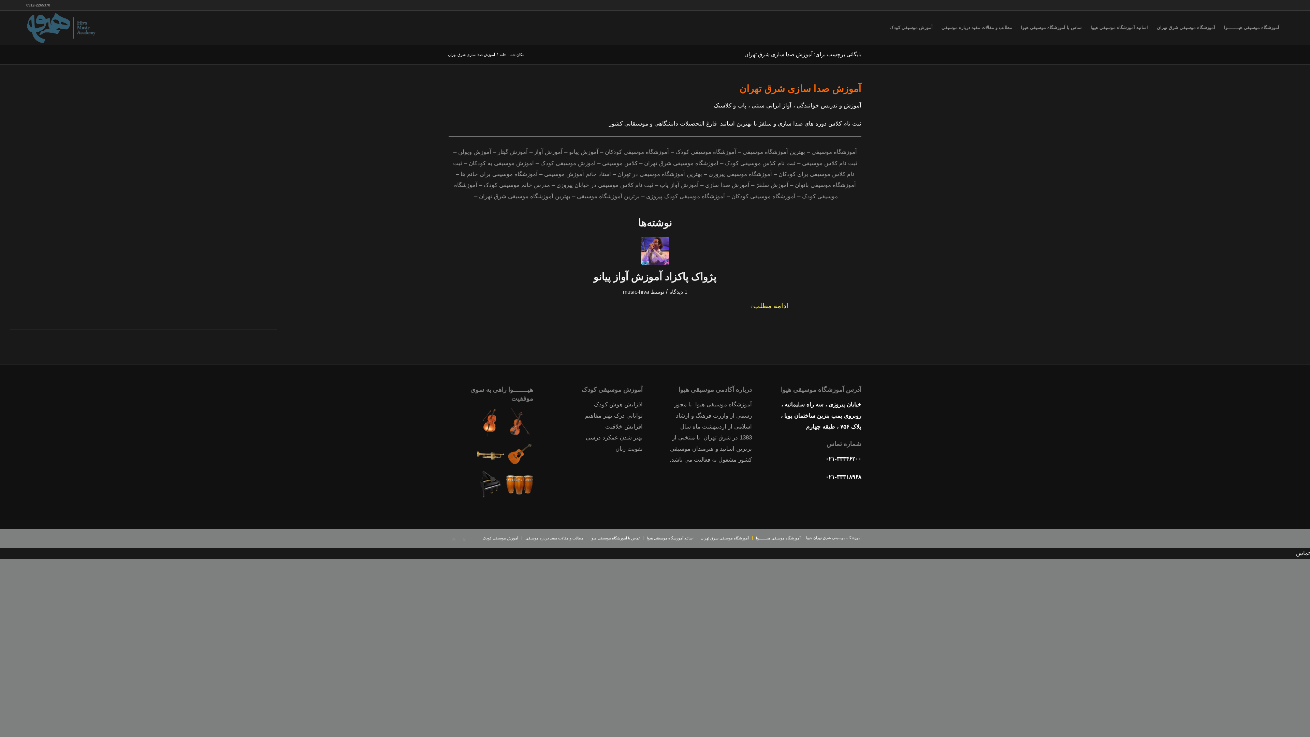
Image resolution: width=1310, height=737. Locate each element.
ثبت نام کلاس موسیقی (829, 163)
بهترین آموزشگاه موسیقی (774, 152)
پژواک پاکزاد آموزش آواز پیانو (655, 276)
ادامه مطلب (770, 305)
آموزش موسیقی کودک (568, 163)
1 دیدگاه (678, 292)
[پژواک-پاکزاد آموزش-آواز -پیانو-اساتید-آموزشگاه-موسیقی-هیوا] (655, 251)
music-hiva (636, 292)
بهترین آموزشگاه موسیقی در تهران (659, 174)
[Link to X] (464, 539)
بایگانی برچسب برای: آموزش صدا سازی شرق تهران (802, 54)
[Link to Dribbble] (454, 539)
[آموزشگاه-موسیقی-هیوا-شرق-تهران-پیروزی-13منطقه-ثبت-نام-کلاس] (62, 28)
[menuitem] (1252, 28)
